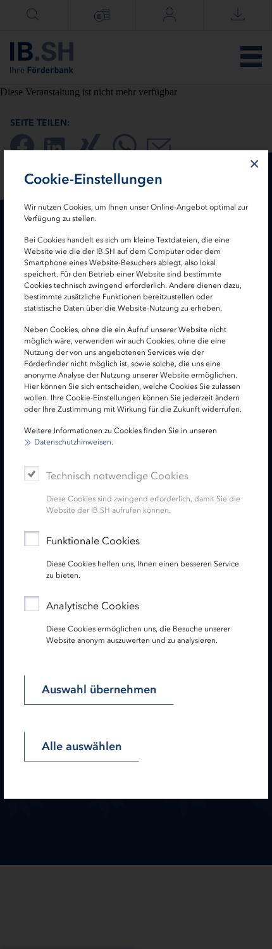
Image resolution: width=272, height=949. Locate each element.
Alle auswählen (81, 746)
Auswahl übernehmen (99, 689)
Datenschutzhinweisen (72, 442)
